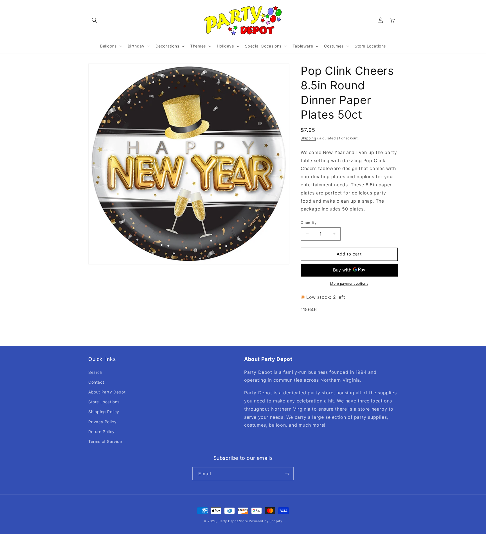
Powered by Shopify (265, 521)
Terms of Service (105, 441)
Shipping (308, 138)
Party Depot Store (233, 521)
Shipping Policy (103, 411)
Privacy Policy (102, 421)
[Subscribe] (287, 473)
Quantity (308, 222)
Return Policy (101, 431)
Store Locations (104, 401)
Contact (96, 382)
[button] (94, 20)
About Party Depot (106, 392)
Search (95, 372)
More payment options (349, 283)
